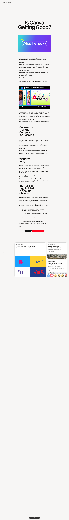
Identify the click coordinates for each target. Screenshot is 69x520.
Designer (6, 2)
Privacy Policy (4, 253)
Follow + (28, 230)
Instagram (3, 248)
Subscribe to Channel (38, 230)
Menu (34, 518)
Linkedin (3, 247)
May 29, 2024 (40, 221)
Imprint (3, 252)
